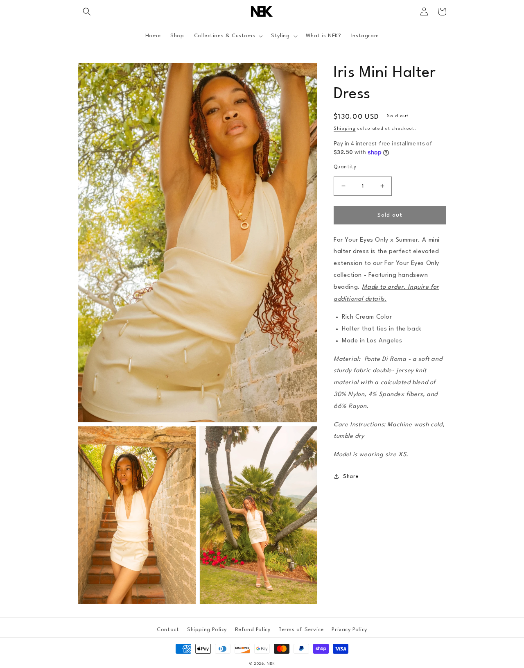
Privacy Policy (349, 629)
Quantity (345, 167)
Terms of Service (301, 629)
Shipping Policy (207, 629)
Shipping (345, 129)
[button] (87, 11)
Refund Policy (253, 629)
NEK (271, 664)
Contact (168, 629)
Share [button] (351, 476)
